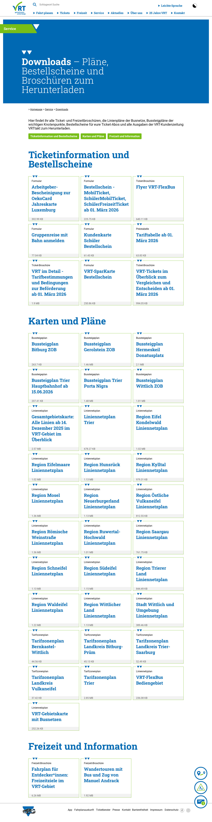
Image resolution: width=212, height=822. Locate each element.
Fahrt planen (44, 13)
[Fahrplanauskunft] (200, 773)
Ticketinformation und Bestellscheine (53, 136)
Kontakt (179, 13)
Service (99, 13)
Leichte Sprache (171, 5)
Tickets (65, 13)
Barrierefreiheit (140, 809)
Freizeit (82, 13)
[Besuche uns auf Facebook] (182, 811)
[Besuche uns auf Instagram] (188, 811)
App (70, 809)
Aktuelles (117, 13)
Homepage (36, 109)
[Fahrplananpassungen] (200, 787)
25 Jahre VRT (158, 13)
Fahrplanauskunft (84, 809)
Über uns (136, 13)
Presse (116, 809)
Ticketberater (103, 809)
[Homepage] (19, 8)
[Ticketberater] (200, 801)
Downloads (62, 109)
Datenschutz (171, 809)
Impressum (156, 809)
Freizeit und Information (124, 136)
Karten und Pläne (93, 136)
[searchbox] (69, 5)
